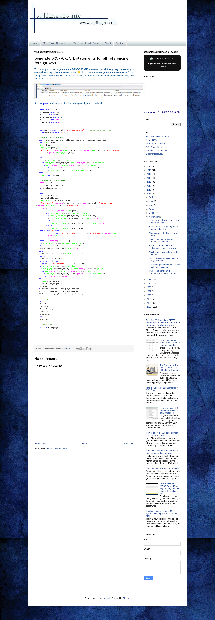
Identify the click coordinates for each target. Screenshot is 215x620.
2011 (149, 170)
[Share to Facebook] (87, 348)
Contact (120, 43)
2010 (149, 166)
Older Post (128, 443)
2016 (149, 186)
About (108, 43)
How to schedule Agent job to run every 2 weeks (164, 221)
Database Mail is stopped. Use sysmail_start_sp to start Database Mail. (161, 513)
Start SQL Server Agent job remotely (162, 468)
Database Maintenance (156, 150)
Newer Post (40, 443)
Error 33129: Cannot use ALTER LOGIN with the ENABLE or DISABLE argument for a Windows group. (163, 322)
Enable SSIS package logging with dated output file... (164, 227)
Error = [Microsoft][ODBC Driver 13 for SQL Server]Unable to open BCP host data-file (170, 489)
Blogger (126, 598)
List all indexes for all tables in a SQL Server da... (163, 259)
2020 (149, 283)
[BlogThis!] (80, 348)
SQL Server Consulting (55, 43)
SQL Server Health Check (86, 43)
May (151, 201)
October (153, 213)
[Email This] (77, 348)
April (151, 197)
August (152, 209)
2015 (149, 182)
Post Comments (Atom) (57, 448)
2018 (149, 194)
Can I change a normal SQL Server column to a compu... (165, 266)
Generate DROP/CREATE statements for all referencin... (163, 246)
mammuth (106, 598)
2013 (149, 174)
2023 (149, 295)
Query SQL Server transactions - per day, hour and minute (170, 342)
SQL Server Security (155, 147)
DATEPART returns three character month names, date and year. (162, 452)
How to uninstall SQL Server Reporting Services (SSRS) (169, 410)
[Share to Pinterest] (90, 348)
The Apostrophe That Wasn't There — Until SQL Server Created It (170, 367)
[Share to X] (83, 348)
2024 (149, 299)
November (154, 217)
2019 (149, 279)
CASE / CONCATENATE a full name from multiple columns (163, 272)
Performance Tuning (155, 143)
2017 (149, 190)
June (151, 205)
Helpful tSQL (152, 140)
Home (35, 43)
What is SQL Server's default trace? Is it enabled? (162, 240)
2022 (149, 291)
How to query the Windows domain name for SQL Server (162, 434)
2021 (149, 287)
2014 (149, 178)
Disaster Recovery (154, 154)
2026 (149, 307)
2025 (149, 303)
